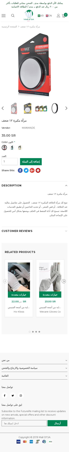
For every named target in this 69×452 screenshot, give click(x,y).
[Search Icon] (12, 15)
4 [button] (39, 332)
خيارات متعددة (19, 294)
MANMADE (28, 127)
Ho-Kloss (19, 311)
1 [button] (29, 332)
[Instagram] (21, 395)
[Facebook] (4, 395)
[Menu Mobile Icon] (3, 16)
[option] (34, 64)
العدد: (4, 156)
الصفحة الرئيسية (9, 26)
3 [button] (36, 332)
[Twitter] (13, 395)
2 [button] (33, 332)
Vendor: (6, 127)
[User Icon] (58, 15)
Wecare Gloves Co (50, 311)
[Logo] (29, 15)
